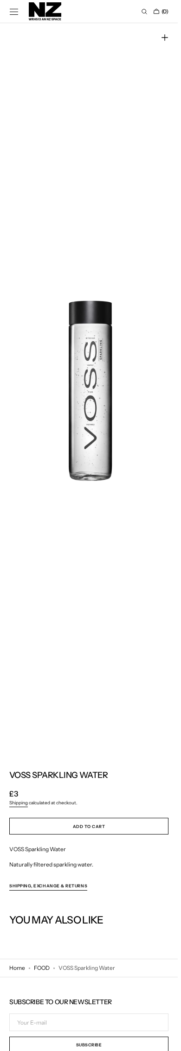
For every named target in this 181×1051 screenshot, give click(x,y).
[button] (14, 11)
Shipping (18, 803)
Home (17, 967)
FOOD (42, 967)
